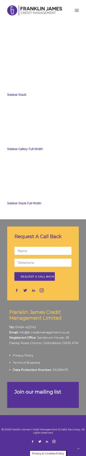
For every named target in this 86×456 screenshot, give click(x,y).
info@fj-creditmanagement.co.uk (44, 332)
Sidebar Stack (16, 95)
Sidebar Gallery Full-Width (25, 149)
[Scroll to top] (78, 448)
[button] (77, 10)
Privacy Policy (23, 355)
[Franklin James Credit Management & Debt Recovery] (34, 10)
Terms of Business (26, 362)
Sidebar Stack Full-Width (24, 203)
